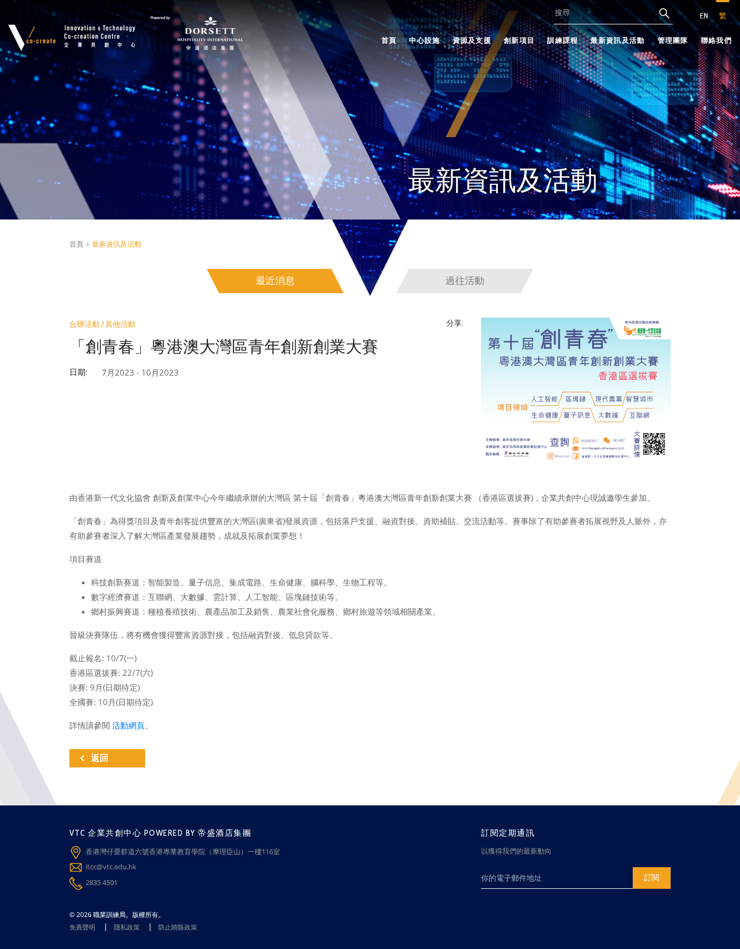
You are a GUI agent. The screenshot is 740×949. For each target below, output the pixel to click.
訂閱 (651, 877)
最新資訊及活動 (617, 40)
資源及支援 (472, 40)
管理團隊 (673, 40)
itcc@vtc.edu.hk (111, 866)
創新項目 (519, 40)
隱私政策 (127, 927)
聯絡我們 (716, 40)
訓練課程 (562, 40)
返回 (99, 758)
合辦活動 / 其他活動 (102, 324)
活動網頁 (128, 725)
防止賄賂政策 (177, 927)
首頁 (389, 40)
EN (704, 16)
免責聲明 (82, 927)
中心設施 (424, 40)
